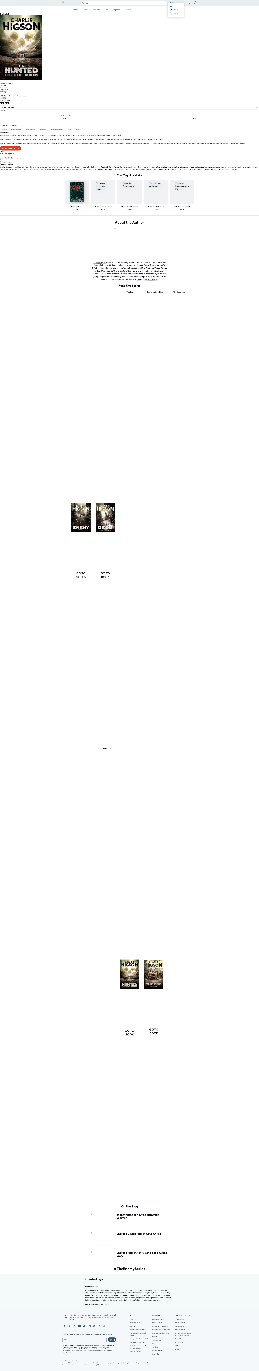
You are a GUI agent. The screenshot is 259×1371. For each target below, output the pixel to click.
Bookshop (43, 129)
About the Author (6, 164)
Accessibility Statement (137, 1342)
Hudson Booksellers (57, 129)
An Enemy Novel (6, 162)
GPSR (177, 1349)
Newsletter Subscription (138, 1329)
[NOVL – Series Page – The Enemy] (81, 517)
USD (176, 9)
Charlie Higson (7, 83)
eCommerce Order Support (161, 1329)
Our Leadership (135, 1322)
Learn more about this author (96, 1304)
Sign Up (112, 1339)
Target (70, 129)
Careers (155, 1336)
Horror (18, 158)
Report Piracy (179, 1339)
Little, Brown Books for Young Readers (13, 96)
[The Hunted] (129, 974)
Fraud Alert (179, 1342)
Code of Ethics (180, 1329)
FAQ (153, 1343)
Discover (96, 10)
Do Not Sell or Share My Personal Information (183, 1334)
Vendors (155, 1347)
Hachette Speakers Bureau (161, 1333)
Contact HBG (156, 1340)
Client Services (157, 1322)
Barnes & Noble (16, 129)
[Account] (189, 3)
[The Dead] (105, 517)
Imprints (116, 10)
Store (107, 10)
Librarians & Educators (160, 1326)
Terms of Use (179, 1319)
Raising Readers (157, 1350)
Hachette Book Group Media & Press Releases (139, 1347)
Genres (75, 10)
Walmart (78, 129)
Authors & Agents (158, 1319)
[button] (129, 81)
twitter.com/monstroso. (148, 279)
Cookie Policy (179, 1326)
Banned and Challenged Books (138, 1334)
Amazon (4, 129)
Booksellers (156, 1354)
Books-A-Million (30, 129)
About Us (128, 10)
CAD (176, 13)
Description (4, 132)
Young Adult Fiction (7, 158)
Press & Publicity (135, 1351)
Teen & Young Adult (7, 153)
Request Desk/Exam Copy (10, 148)
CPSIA (177, 1346)
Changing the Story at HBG (139, 1339)
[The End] (153, 974)
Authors (85, 10)
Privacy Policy (180, 1322)
